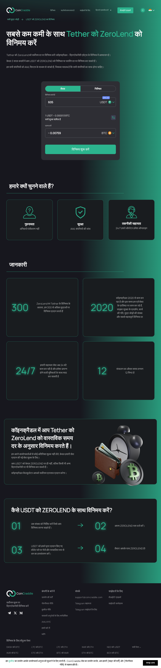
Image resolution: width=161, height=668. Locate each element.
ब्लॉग (43, 634)
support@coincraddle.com (88, 597)
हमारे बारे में (46, 627)
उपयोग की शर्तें (47, 597)
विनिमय (52, 10)
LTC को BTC (37, 646)
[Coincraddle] (19, 10)
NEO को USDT (113, 646)
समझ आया (150, 662)
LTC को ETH (62, 646)
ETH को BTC (87, 652)
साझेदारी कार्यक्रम (116, 603)
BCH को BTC (113, 652)
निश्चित (98, 88)
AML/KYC (46, 621)
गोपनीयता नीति (47, 603)
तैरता (63, 88)
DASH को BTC (13, 646)
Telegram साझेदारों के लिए (86, 609)
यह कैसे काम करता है (67, 10)
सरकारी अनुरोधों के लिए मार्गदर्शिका (55, 615)
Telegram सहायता (83, 603)
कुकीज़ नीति (46, 609)
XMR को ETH (88, 646)
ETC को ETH (37, 652)
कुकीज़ (11, 661)
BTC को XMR (63, 652)
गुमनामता (29, 224)
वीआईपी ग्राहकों (125, 10)
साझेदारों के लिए (85, 10)
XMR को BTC (12, 652)
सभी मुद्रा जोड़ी (13, 19)
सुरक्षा (80, 224)
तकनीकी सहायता (131, 223)
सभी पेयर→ (136, 646)
